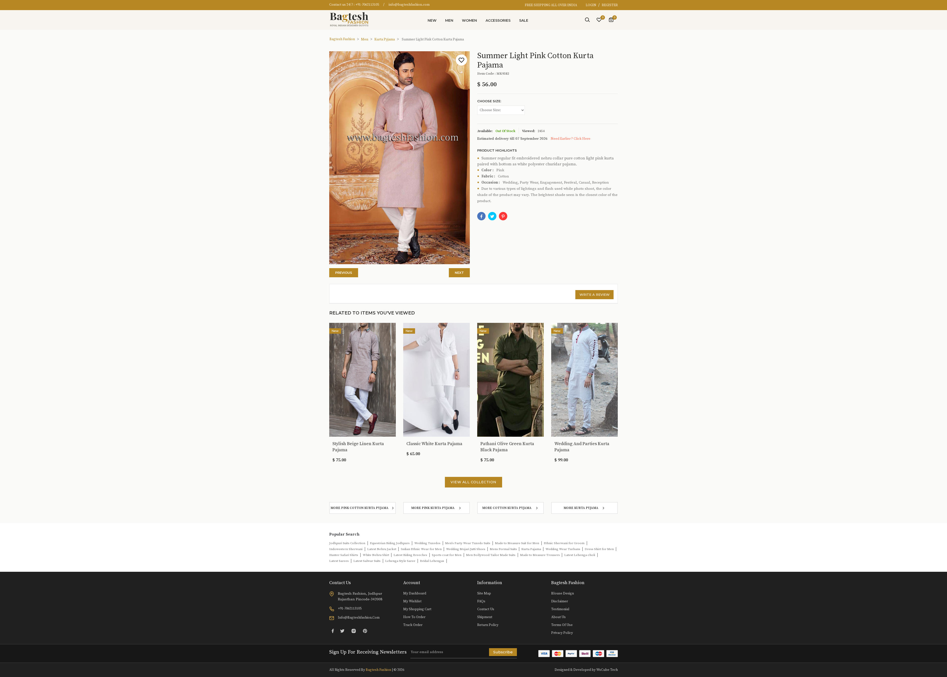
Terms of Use (562, 625)
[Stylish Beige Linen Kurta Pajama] (362, 379)
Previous (343, 273)
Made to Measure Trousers (540, 555)
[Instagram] (353, 630)
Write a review (595, 294)
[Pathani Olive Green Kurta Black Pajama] (510, 379)
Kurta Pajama (531, 549)
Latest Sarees (339, 561)
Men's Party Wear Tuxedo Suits (467, 543)
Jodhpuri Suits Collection (347, 543)
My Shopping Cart (417, 609)
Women (469, 20)
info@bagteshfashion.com (409, 4)
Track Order (412, 625)
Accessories (498, 20)
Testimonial (560, 609)
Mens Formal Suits (504, 549)
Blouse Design (562, 593)
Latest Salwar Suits (367, 561)
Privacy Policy (562, 633)
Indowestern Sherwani (346, 549)
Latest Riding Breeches (410, 555)
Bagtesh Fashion (342, 39)
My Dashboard (414, 593)
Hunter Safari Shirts (343, 555)
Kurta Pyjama (384, 39)
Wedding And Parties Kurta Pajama (581, 447)
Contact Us (485, 609)
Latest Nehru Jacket (382, 549)
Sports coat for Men (446, 555)
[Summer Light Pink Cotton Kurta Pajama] (503, 216)
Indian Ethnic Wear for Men (421, 549)
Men (449, 20)
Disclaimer (559, 601)
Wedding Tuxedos (427, 543)
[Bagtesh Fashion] (351, 19)
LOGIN (591, 5)
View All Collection (473, 482)
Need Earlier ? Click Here (570, 139)
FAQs (481, 601)
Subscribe (503, 652)
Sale (523, 20)
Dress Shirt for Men (600, 549)
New (432, 20)
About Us (558, 617)
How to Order (414, 617)
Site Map (484, 593)
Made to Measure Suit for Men (517, 543)
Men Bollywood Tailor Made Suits (490, 555)
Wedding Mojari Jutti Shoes (466, 549)
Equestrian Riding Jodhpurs (390, 543)
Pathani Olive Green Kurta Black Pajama (507, 447)
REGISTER (610, 5)
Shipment (484, 617)
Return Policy (487, 625)
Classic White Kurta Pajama (434, 444)
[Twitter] (342, 630)
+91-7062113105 (367, 4)
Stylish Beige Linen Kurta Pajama (358, 447)
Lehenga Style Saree (400, 561)
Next (459, 273)
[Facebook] (481, 216)
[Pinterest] (365, 630)
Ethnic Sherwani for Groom (564, 543)
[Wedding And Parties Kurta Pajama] (584, 379)
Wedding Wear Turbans (563, 549)
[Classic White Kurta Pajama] (436, 379)
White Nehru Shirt (376, 555)
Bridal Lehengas (432, 561)
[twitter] (492, 216)
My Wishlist (412, 601)
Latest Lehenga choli (579, 555)
